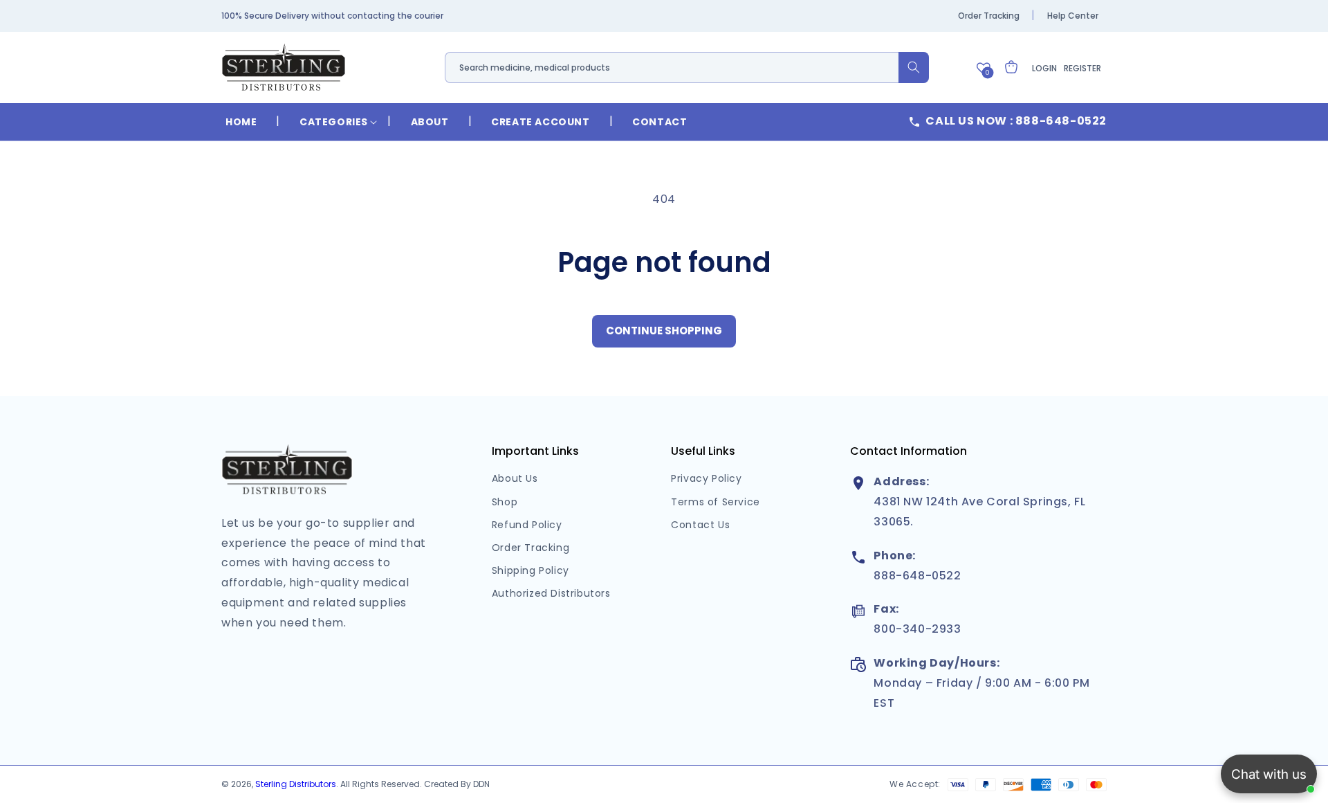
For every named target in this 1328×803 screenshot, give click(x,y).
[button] (333, 122)
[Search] (913, 67)
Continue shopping (664, 330)
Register (1082, 68)
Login (1044, 68)
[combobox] (687, 67)
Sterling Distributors (295, 784)
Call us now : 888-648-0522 (1016, 121)
